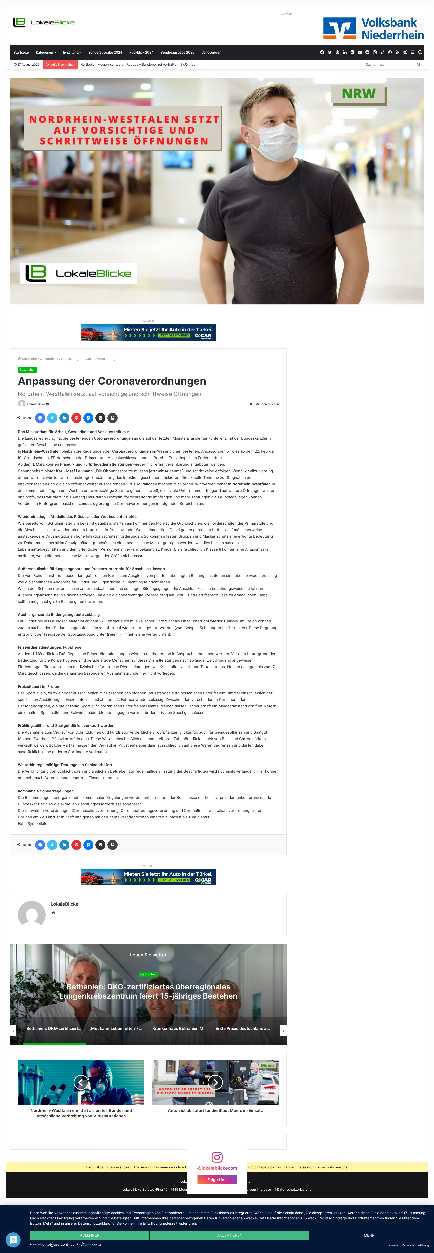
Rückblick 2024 (141, 52)
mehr (369, 1235)
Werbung (148, 320)
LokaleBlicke (36, 404)
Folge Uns (217, 1179)
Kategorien (44, 52)
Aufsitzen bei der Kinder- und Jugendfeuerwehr (118, 64)
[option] (148, 994)
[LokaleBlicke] (44, 22)
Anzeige (287, 14)
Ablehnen (90, 1235)
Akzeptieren (229, 1235)
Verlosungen (211, 52)
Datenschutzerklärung (294, 1189)
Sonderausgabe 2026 (177, 52)
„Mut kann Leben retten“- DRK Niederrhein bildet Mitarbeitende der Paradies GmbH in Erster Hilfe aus (148, 991)
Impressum (265, 1189)
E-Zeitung (71, 52)
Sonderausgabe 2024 (105, 52)
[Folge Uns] (217, 1159)
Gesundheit (49, 359)
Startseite (21, 52)
